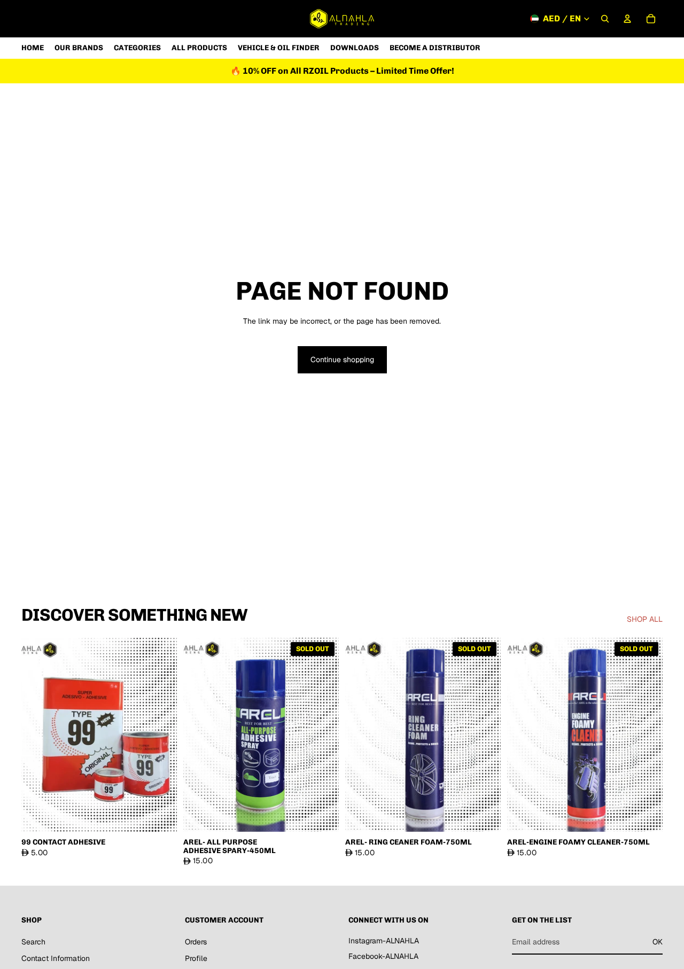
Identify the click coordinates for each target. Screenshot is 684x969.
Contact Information (55, 959)
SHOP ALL (645, 619)
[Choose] (160, 815)
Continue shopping (342, 359)
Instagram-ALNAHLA (383, 940)
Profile (196, 959)
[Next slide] (161, 734)
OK (657, 942)
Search (33, 942)
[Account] (627, 18)
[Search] (605, 18)
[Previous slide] (37, 734)
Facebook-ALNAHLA (383, 957)
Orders (196, 942)
